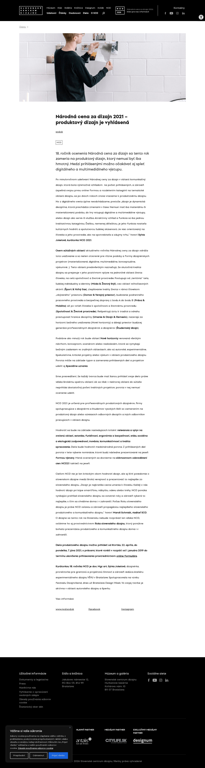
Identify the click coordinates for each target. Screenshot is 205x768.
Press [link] (22, 683)
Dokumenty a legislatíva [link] (33, 679)
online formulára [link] (126, 556)
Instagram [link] (127, 609)
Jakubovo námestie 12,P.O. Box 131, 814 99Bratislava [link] (75, 683)
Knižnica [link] (78, 8)
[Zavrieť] (70, 727)
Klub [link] (60, 8)
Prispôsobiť (19, 755)
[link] (201, 17)
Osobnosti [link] (75, 13)
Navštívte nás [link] (27, 687)
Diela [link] (86, 13)
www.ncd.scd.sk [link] (65, 609)
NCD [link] (108, 8)
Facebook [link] (94, 609)
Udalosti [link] (51, 13)
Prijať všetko (58, 755)
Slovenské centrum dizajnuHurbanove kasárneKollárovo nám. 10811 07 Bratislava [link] (120, 684)
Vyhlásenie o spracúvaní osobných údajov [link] (33, 693)
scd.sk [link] (59, 132)
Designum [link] (90, 8)
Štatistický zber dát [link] (31, 706)
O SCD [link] (94, 13)
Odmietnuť (38, 755)
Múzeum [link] (51, 8)
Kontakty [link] (179, 7)
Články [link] (62, 13)
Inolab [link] (101, 8)
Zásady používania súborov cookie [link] (35, 748)
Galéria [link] (68, 8)
